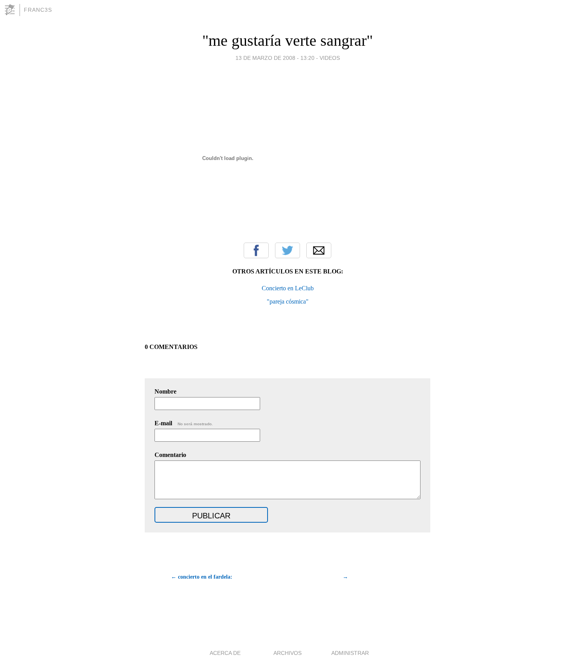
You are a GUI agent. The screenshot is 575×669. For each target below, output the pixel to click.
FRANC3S (38, 10)
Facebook (256, 250)
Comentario (170, 454)
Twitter (287, 250)
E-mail (184, 423)
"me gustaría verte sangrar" (287, 40)
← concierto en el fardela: (201, 577)
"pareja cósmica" (288, 301)
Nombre (165, 391)
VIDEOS (330, 58)
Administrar (350, 653)
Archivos (287, 653)
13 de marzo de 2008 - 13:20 (274, 58)
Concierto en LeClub (288, 288)
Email (318, 250)
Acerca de (225, 653)
